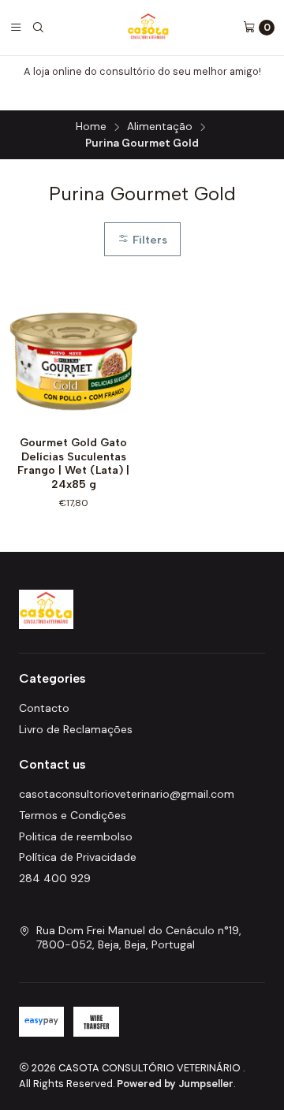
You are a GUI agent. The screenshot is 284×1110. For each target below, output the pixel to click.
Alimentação (159, 126)
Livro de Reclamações (76, 729)
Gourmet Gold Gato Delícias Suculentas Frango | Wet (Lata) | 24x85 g (73, 463)
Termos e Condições (72, 815)
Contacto (44, 708)
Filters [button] (148, 240)
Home (91, 126)
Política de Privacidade (77, 857)
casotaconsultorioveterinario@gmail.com (126, 794)
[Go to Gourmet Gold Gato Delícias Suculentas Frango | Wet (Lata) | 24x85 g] (73, 361)
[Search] (38, 27)
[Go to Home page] (148, 27)
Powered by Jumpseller (175, 1083)
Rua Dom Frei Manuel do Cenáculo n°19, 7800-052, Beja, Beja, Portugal (138, 937)
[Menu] (15, 27)
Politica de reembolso (76, 836)
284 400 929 (55, 878)
